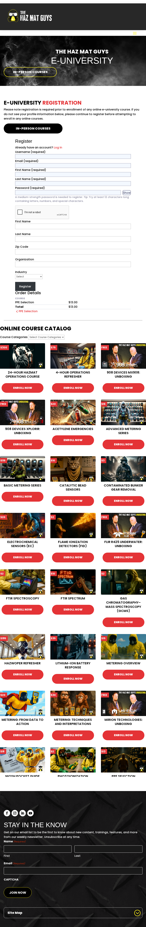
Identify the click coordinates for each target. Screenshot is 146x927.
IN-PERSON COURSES (30, 72)
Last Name (30, 179)
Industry (21, 272)
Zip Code (21, 247)
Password (30, 188)
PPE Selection (28, 311)
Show (127, 192)
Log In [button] (58, 147)
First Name (30, 170)
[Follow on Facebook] (7, 813)
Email (26, 161)
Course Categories (14, 337)
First (7, 856)
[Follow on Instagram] (15, 813)
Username (30, 152)
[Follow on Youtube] (30, 813)
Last (77, 856)
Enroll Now (22, 388)
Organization (24, 259)
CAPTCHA (11, 879)
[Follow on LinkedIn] (22, 813)
